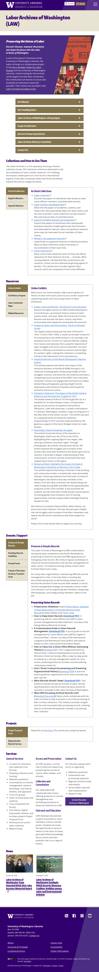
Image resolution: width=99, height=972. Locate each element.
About (11, 942)
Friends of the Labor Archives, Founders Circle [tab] (16, 573)
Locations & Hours (16, 951)
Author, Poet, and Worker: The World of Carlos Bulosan (60, 306)
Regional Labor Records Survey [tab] (14, 742)
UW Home (46, 966)
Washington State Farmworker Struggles (53, 430)
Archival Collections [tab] (16, 191)
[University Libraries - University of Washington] (24, 5)
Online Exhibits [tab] (14, 288)
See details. (27, 961)
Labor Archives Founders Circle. (21, 89)
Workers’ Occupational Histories (49, 238)
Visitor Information (60, 951)
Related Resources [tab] (16, 313)
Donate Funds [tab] (14, 563)
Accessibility (56, 947)
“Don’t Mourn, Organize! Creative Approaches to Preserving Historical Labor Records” (61, 609)
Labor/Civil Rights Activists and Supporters (54, 220)
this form (48, 730)
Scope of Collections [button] (27, 126)
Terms (61, 966)
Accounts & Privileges (18, 947)
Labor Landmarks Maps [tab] (15, 304)
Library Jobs (56, 942)
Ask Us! (82, 4)
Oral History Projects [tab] (17, 295)
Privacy (54, 966)
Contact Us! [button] (23, 150)
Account (71, 4)
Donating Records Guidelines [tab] (15, 554)
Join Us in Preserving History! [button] (31, 133)
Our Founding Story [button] (27, 109)
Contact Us (34, 935)
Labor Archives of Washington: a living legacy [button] (39, 118)
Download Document (45, 696)
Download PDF (50, 649)
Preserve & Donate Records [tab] (16, 544)
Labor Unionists (41, 195)
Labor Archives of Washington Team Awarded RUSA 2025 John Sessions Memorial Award (19, 884)
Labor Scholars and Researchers (49, 204)
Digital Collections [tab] (15, 198)
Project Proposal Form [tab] (15, 732)
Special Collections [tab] (16, 205)
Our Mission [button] (23, 101)
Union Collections (42, 250)
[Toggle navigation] (95, 4)
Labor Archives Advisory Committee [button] (34, 141)
